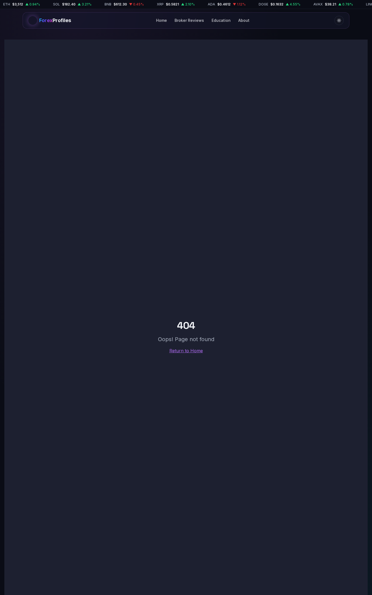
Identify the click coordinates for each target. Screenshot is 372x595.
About (243, 20)
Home (161, 20)
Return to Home (186, 350)
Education (221, 20)
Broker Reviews (189, 20)
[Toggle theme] (339, 20)
